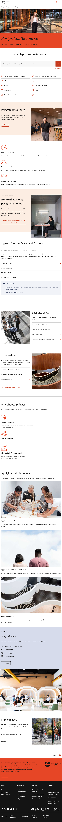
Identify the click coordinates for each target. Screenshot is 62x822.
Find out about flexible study (13, 292)
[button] (57, 2)
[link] (2, 7)
